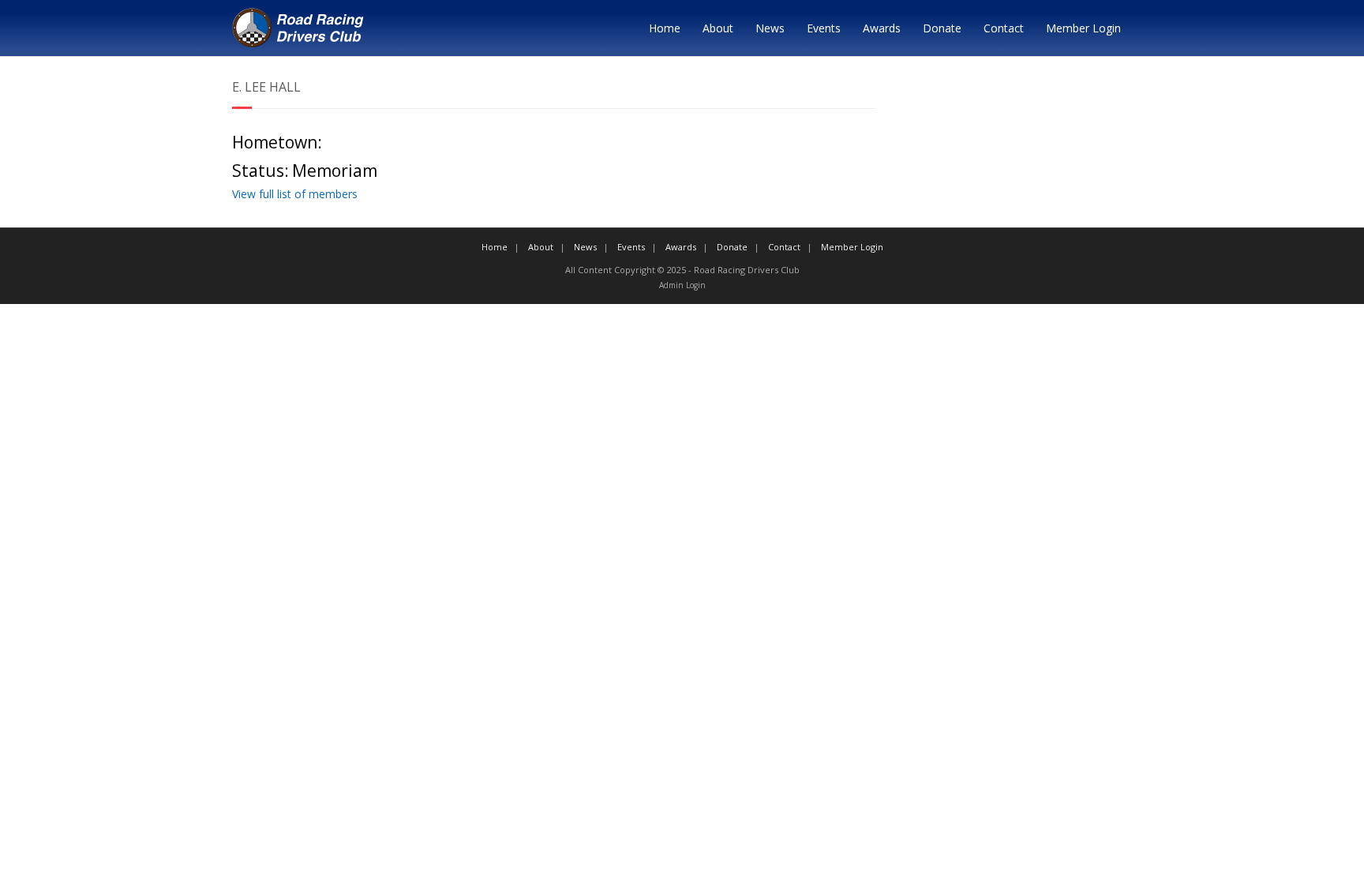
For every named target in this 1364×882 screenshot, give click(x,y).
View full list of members (295, 193)
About (718, 28)
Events (824, 28)
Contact (1004, 28)
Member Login (1083, 28)
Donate (942, 28)
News (770, 28)
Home (664, 28)
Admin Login (682, 285)
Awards (882, 28)
